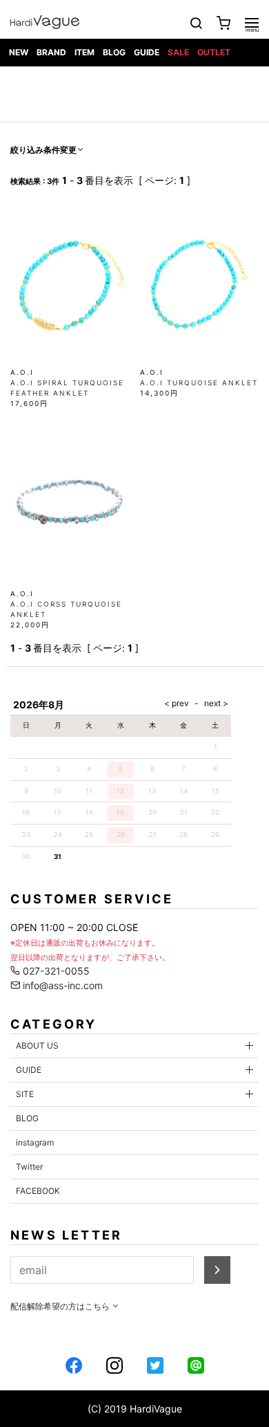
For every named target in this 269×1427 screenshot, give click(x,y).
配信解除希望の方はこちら (61, 1306)
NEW (18, 52)
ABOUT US (37, 1045)
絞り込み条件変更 (43, 150)
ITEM (84, 52)
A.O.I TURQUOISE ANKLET (199, 382)
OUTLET (213, 52)
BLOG (114, 52)
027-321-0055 (55, 971)
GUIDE (146, 52)
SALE (178, 52)
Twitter (29, 1166)
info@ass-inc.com (61, 985)
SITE (25, 1094)
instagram (35, 1142)
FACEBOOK (38, 1191)
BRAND (51, 52)
